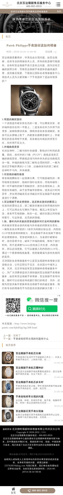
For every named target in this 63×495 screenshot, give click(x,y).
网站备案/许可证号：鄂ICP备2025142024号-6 (31, 454)
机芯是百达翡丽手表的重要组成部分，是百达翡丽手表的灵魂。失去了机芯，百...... (39, 372)
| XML (42, 432)
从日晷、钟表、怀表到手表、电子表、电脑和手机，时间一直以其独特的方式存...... (39, 401)
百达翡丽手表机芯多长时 (30, 382)
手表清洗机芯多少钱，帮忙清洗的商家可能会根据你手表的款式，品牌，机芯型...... (39, 387)
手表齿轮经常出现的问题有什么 (31, 338)
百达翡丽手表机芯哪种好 (30, 367)
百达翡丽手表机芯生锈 (28, 353)
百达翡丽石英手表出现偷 (30, 411)
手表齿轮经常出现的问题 (30, 396)
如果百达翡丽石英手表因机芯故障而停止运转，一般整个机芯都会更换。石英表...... (39, 416)
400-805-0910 (34, 6)
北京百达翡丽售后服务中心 (34, 3)
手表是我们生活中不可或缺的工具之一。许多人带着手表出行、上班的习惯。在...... (39, 358)
